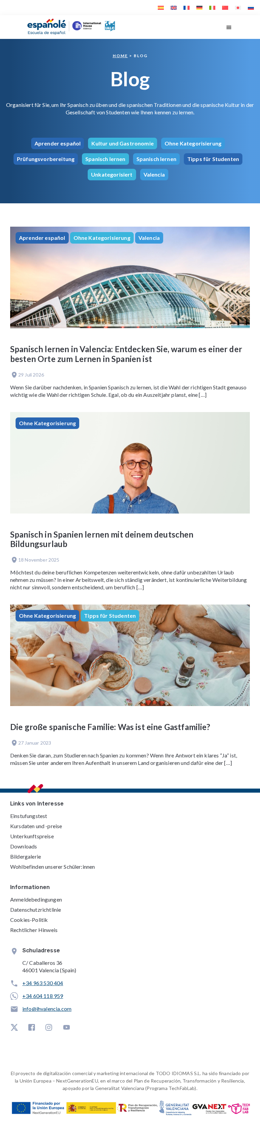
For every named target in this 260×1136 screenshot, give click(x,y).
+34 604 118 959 (42, 996)
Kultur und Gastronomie (122, 143)
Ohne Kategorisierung (193, 143)
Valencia (154, 174)
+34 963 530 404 (42, 983)
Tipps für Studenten (213, 159)
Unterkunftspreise (32, 836)
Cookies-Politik (29, 919)
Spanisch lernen (105, 159)
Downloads (23, 846)
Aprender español (58, 143)
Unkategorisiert (111, 174)
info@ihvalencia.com (46, 1008)
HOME (120, 55)
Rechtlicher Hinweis (34, 930)
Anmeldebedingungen (36, 899)
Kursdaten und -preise (36, 826)
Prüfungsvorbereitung (45, 159)
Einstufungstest (28, 816)
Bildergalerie (25, 856)
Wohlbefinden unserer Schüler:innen (52, 866)
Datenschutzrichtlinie (35, 909)
